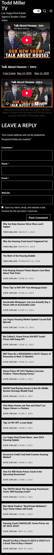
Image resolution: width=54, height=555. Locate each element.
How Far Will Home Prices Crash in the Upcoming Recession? (22, 473)
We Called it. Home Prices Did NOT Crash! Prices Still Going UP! (24, 338)
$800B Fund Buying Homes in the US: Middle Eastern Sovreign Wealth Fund (25, 389)
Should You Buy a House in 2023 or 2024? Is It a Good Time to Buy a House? (26, 542)
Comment (7, 147)
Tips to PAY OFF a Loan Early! (17, 422)
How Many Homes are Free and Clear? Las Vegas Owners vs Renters (24, 407)
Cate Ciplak (9, 73)
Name (5, 163)
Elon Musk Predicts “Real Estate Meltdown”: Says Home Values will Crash (25, 507)
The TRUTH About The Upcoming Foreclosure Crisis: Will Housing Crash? (26, 490)
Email (5, 178)
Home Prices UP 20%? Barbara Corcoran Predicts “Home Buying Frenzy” (23, 372)
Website (6, 193)
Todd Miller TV (13, 5)
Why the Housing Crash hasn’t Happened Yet (25, 241)
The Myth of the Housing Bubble (19, 256)
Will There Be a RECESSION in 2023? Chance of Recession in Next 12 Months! (27, 355)
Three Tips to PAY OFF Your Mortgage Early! (25, 287)
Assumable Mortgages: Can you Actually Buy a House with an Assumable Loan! (26, 303)
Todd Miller (10, 232)
